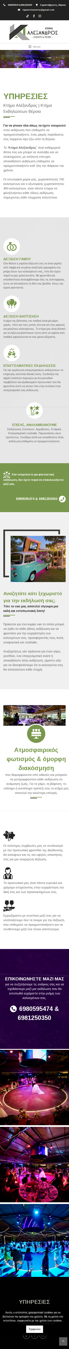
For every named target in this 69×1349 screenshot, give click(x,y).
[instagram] (39, 15)
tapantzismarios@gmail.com (38, 10)
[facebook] (33, 15)
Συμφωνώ (35, 1329)
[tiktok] (27, 15)
